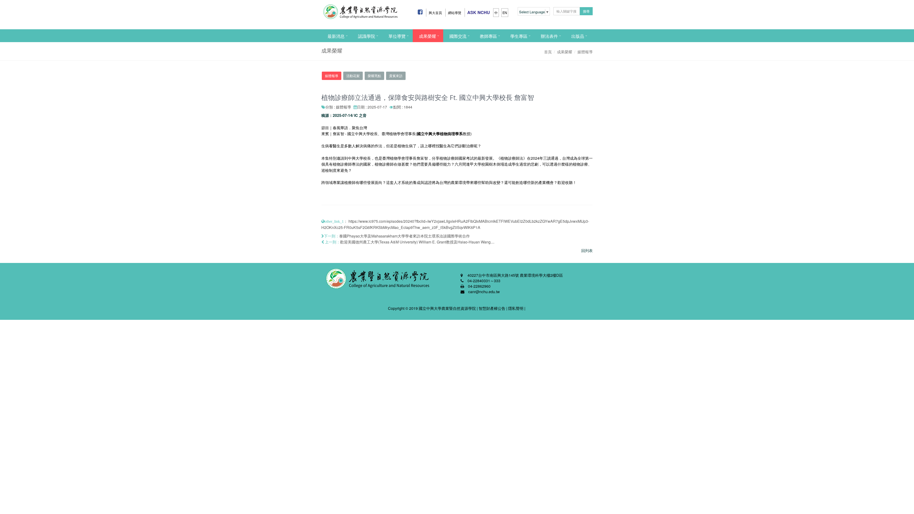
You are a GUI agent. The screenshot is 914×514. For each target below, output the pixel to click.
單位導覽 (397, 36)
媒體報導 (585, 51)
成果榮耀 (427, 36)
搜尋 (586, 11)
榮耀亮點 (374, 75)
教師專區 (488, 36)
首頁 (548, 51)
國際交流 (458, 36)
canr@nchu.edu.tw (484, 291)
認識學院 (366, 36)
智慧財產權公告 (492, 308)
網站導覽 (454, 12)
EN (504, 12)
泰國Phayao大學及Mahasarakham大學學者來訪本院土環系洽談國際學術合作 (404, 236)
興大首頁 (435, 12)
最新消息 (336, 36)
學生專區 (518, 36)
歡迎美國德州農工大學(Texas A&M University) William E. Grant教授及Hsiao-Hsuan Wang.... (417, 242)
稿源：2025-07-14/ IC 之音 (344, 115)
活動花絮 (353, 75)
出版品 (577, 36)
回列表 (587, 250)
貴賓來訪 (395, 75)
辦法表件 (549, 36)
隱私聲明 (515, 308)
